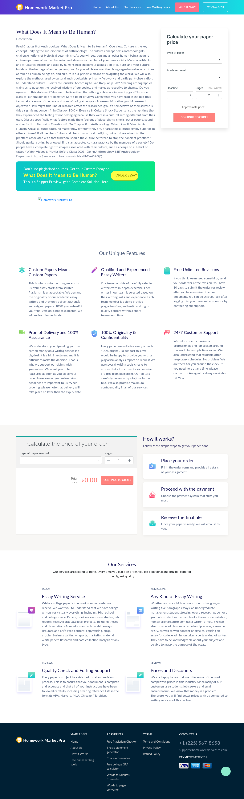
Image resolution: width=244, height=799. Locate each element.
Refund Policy (151, 754)
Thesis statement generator (117, 750)
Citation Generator (118, 758)
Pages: (109, 453)
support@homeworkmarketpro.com (203, 750)
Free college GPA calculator (117, 766)
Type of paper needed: (35, 453)
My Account (215, 7)
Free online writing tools (82, 762)
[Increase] (218, 95)
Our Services (132, 7)
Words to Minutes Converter (118, 777)
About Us (112, 7)
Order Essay (126, 175)
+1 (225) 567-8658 (199, 743)
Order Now (187, 7)
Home (97, 7)
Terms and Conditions (156, 741)
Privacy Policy (152, 747)
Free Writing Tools (158, 7)
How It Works (79, 754)
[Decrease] (199, 95)
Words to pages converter (117, 787)
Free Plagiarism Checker (122, 741)
